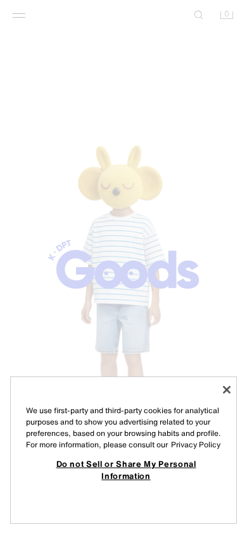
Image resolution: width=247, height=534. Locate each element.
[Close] (226, 389)
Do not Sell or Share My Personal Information (126, 469)
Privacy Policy (195, 444)
